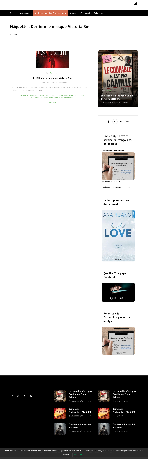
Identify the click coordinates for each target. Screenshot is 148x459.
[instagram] (115, 121)
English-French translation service (116, 187)
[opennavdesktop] (135, 4)
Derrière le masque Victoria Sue (32, 95)
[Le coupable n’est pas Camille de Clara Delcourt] (60, 397)
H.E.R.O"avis (79, 95)
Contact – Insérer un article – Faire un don (87, 13)
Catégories (24, 13)
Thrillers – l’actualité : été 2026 (81, 426)
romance (124, 101)
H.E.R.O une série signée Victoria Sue (52, 78)
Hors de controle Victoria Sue (42, 97)
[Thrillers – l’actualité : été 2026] (60, 429)
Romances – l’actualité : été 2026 (116, 91)
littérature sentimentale (111, 101)
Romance (53, 73)
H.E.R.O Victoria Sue (65, 95)
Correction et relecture (111, 181)
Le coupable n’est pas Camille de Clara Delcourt (80, 394)
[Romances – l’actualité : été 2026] (60, 413)
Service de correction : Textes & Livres (50, 13)
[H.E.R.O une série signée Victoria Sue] (52, 59)
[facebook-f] (108, 121)
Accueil (13, 13)
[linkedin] (121, 121)
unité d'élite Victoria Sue (63, 97)
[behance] (127, 121)
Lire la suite (52, 102)
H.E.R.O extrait (51, 95)
